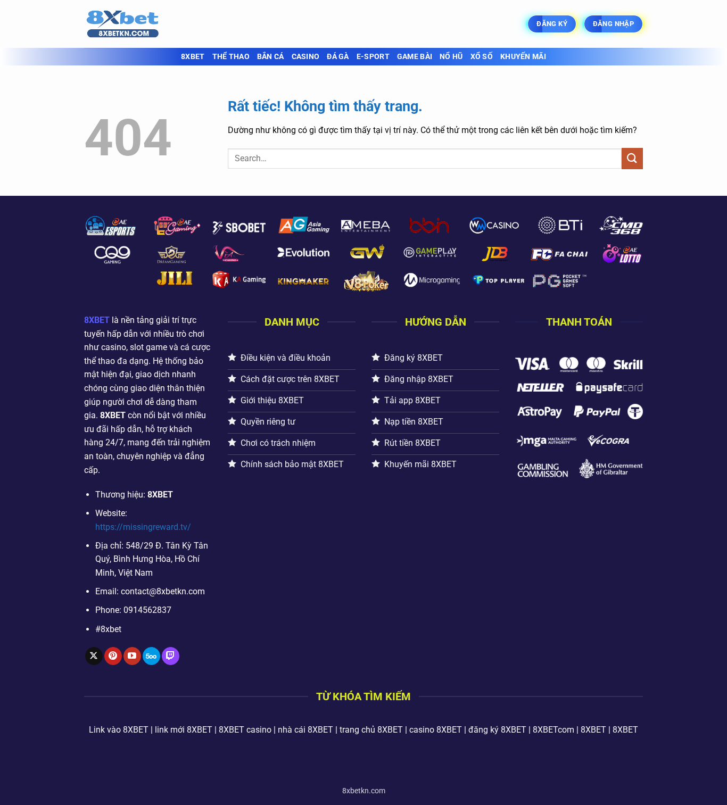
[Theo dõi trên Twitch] (170, 656)
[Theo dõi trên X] (94, 656)
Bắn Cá (270, 56)
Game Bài (414, 56)
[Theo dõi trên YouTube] (132, 656)
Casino (306, 56)
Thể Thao (231, 56)
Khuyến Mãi (523, 56)
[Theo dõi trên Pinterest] (113, 656)
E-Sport (373, 56)
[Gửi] (632, 158)
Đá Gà (338, 56)
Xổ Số (481, 56)
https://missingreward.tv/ (143, 527)
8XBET (192, 56)
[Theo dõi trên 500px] (151, 656)
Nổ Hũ (451, 56)
